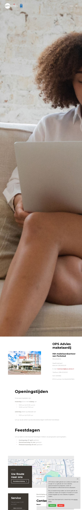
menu (71, 6)
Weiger (61, 505)
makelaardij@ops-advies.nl (65, 369)
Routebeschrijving (19, 481)
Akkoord (52, 505)
